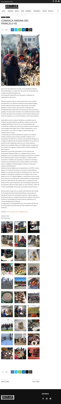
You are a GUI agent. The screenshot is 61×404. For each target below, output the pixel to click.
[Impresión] (30, 29)
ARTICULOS (50, 11)
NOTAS (22, 11)
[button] (58, 11)
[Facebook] (53, 1)
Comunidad (10, 11)
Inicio (3, 11)
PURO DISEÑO (36, 381)
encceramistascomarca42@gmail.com (17, 212)
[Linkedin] (23, 29)
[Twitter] (16, 29)
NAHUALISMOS (5, 381)
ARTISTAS (45, 11)
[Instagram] (56, 1)
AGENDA (16, 11)
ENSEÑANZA (28, 11)
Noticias (6, 15)
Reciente (7, 17)
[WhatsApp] (19, 29)
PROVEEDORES (37, 11)
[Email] (27, 29)
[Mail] (59, 1)
